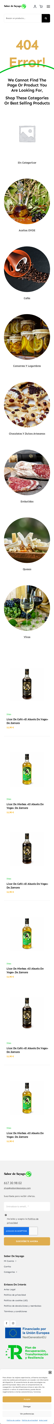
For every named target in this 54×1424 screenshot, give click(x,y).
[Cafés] (27, 248)
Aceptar (27, 1399)
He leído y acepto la (23, 1221)
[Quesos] (27, 519)
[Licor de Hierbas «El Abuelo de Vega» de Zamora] (27, 745)
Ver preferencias (27, 1414)
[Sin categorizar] (27, 112)
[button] (50, 1372)
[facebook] (6, 1323)
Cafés (27, 298)
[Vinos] (27, 587)
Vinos (27, 637)
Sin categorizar (27, 162)
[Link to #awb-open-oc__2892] (48, 6)
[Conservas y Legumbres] (27, 316)
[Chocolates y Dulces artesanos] (27, 383)
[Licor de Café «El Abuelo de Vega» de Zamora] (27, 660)
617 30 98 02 (13, 1183)
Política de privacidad (30, 1420)
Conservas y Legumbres (27, 365)
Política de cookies (13, 1420)
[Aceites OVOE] (27, 180)
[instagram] (13, 1323)
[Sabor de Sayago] (15, 5)
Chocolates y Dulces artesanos (27, 433)
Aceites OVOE (27, 230)
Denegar (27, 1406)
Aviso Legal (43, 1420)
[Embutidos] (27, 451)
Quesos (27, 569)
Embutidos (27, 501)
